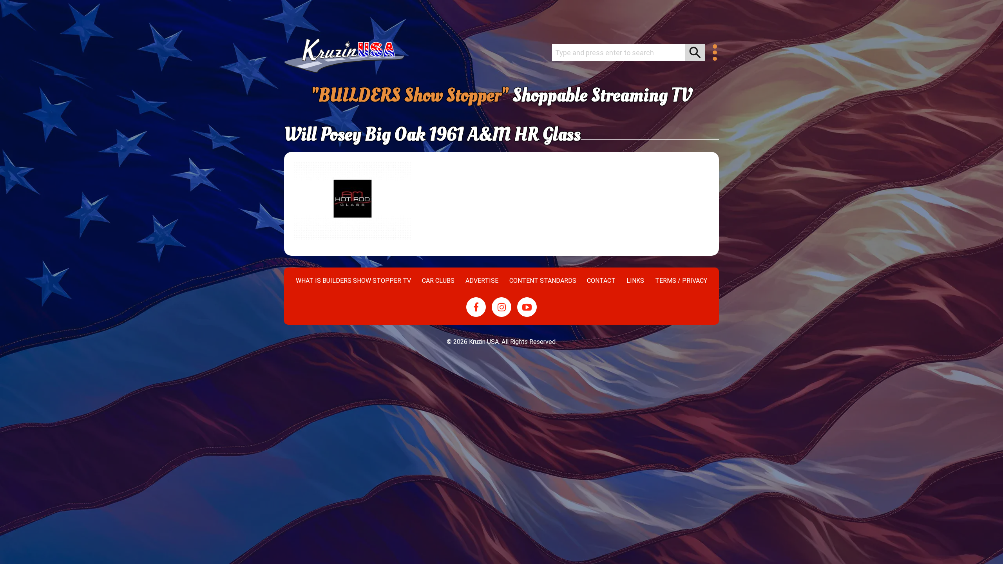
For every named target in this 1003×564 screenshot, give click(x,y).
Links (635, 280)
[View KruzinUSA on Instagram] (501, 307)
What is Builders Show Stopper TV (353, 280)
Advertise (481, 280)
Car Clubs (438, 280)
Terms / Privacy (681, 280)
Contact (601, 280)
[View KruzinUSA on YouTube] (527, 307)
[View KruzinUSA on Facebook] (476, 307)
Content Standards (542, 280)
